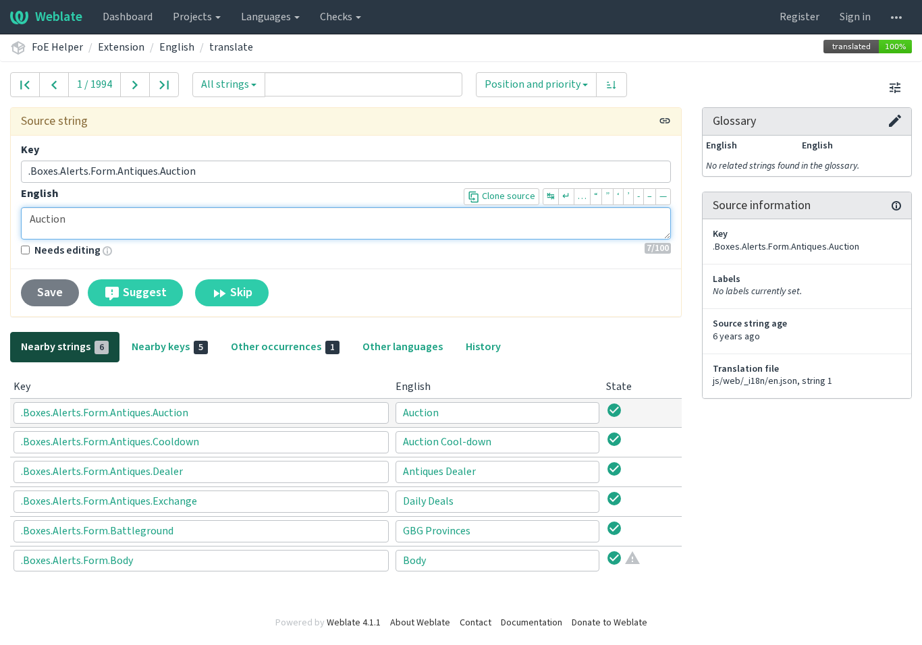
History (483, 346)
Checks (337, 16)
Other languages (402, 346)
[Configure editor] (895, 87)
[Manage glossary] (895, 121)
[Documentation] (896, 206)
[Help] (896, 17)
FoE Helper (57, 47)
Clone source (507, 196)
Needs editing (67, 250)
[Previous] (54, 84)
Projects (193, 16)
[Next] (135, 84)
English (176, 47)
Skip (239, 292)
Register (799, 16)
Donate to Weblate (609, 622)
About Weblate (420, 622)
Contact (475, 622)
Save (50, 292)
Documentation (531, 622)
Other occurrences (283, 346)
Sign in (855, 16)
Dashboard (128, 16)
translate (231, 47)
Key (30, 149)
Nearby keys (167, 346)
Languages (267, 16)
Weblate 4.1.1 (354, 622)
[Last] (164, 84)
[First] (25, 84)
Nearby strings (62, 346)
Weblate (58, 16)
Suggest (143, 292)
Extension (121, 47)
